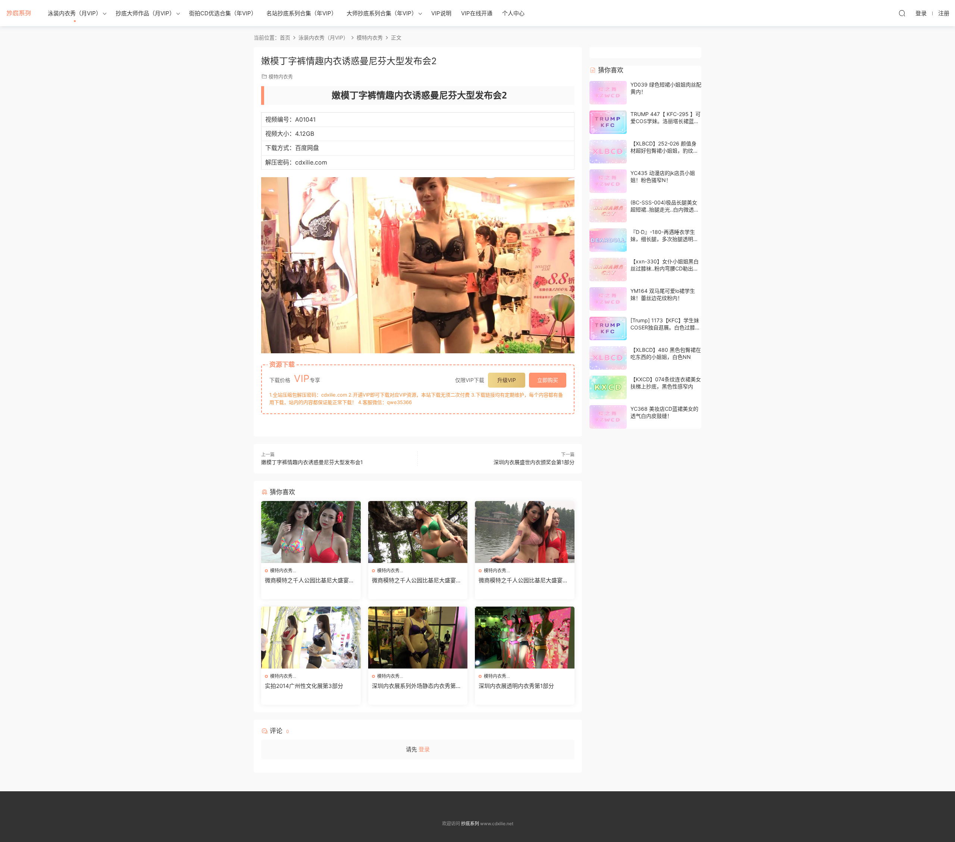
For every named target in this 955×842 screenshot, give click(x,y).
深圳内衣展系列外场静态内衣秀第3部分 (416, 686)
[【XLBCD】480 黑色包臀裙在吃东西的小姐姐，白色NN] (608, 358)
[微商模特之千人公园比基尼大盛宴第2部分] (418, 532)
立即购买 (547, 380)
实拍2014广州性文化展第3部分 (304, 685)
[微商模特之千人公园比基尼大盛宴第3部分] (311, 532)
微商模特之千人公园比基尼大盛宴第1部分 (523, 580)
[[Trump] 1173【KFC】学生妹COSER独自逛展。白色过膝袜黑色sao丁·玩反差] (608, 328)
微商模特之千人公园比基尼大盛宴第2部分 (416, 580)
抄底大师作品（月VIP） (145, 13)
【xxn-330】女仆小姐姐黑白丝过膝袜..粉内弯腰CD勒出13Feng (664, 268)
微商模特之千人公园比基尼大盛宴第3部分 (309, 580)
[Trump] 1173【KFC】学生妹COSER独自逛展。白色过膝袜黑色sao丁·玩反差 (665, 327)
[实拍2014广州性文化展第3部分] (311, 638)
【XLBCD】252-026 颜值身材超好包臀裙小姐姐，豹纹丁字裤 (664, 150)
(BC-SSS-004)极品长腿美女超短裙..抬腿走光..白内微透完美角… (664, 209)
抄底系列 (19, 13)
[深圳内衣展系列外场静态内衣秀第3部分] (418, 638)
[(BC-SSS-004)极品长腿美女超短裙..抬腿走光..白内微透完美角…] (608, 210)
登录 (424, 749)
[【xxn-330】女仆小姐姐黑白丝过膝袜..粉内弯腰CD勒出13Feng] (608, 269)
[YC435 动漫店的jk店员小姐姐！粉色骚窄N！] (608, 181)
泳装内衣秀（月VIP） (74, 13)
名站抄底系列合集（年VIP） (301, 13)
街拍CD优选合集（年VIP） (223, 13)
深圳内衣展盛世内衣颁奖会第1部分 (534, 462)
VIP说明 (441, 13)
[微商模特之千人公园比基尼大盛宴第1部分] (524, 532)
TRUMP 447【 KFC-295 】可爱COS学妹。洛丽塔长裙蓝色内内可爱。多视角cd (665, 121)
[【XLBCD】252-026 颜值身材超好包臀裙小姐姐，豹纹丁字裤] (608, 151)
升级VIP (506, 380)
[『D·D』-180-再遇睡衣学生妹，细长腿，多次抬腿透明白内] (608, 240)
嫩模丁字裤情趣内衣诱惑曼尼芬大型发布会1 (312, 462)
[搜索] (902, 13)
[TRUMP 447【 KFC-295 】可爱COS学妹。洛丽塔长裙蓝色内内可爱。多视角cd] (608, 122)
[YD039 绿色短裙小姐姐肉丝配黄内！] (608, 92)
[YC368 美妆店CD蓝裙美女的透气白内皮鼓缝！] (608, 417)
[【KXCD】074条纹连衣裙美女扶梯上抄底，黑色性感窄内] (608, 387)
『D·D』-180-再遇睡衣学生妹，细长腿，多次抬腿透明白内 (664, 239)
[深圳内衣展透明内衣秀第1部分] (524, 638)
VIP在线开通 (476, 13)
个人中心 (513, 13)
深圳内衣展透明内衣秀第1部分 (516, 685)
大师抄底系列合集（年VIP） (382, 13)
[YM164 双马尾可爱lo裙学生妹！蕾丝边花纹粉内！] (608, 299)
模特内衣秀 (281, 76)
